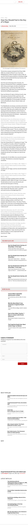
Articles (2, 17)
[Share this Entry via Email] (3, 526)
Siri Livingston (5, 473)
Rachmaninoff (22, 473)
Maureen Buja (5, 26)
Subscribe (20, 1)
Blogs (6, 17)
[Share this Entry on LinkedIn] (20, 526)
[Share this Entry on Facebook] (12, 526)
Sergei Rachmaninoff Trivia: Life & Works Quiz (13, 471)
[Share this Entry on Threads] (24, 526)
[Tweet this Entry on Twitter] (16, 526)
